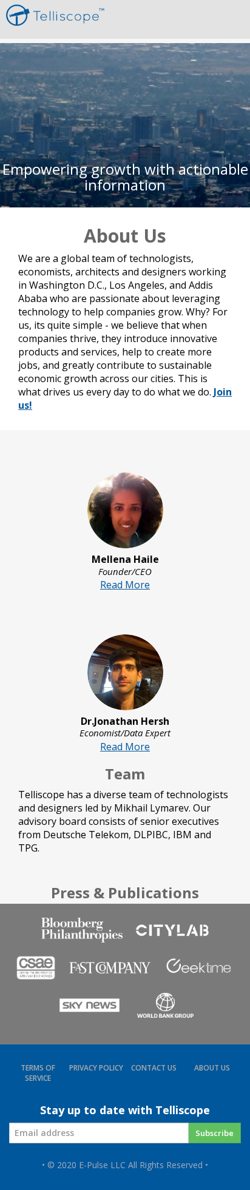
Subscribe (214, 1133)
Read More (125, 584)
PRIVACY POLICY (96, 1068)
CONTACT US (154, 1068)
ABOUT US (212, 1068)
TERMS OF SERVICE (38, 1073)
